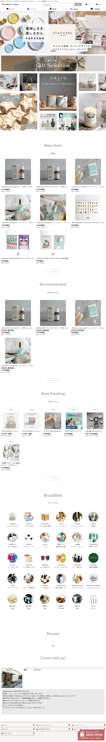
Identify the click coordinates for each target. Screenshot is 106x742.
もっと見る (52, 271)
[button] (53, 9)
